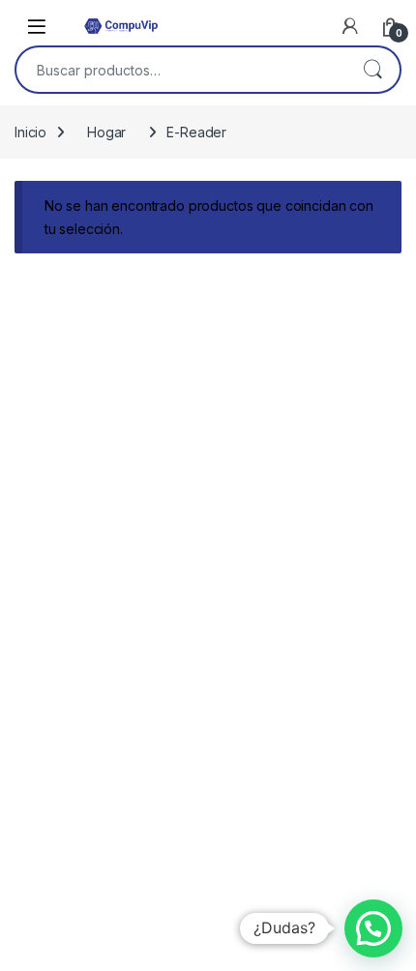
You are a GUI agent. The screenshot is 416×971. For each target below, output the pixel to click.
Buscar (372, 69)
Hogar (106, 132)
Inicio (30, 132)
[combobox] (180, 69)
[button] (373, 928)
